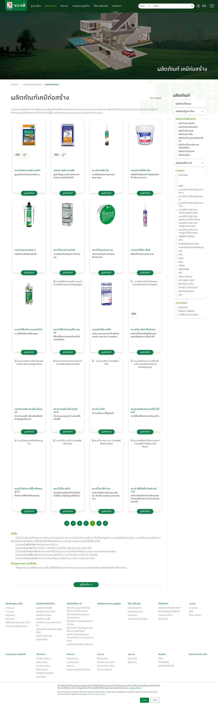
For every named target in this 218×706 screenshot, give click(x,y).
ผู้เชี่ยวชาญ (132, 662)
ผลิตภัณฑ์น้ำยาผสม (187, 151)
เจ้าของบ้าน (132, 658)
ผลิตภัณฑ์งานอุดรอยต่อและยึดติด (191, 140)
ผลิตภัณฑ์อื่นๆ (184, 155)
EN (204, 6)
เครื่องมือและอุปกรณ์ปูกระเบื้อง (17, 622)
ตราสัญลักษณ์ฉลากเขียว (189, 243)
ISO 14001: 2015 (187, 280)
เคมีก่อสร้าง (51, 6)
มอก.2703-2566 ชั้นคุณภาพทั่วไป (191, 205)
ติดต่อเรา (117, 6)
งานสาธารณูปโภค (80, 6)
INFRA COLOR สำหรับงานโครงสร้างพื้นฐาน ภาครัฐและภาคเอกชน (80, 637)
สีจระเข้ (64, 6)
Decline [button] (155, 700)
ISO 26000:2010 (186, 291)
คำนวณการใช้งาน (165, 615)
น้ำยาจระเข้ (9, 619)
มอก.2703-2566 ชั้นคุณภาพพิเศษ (191, 191)
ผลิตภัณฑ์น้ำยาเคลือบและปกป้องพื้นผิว (189, 146)
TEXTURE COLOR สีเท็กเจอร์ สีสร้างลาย (79, 623)
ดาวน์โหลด (193, 608)
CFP (180, 251)
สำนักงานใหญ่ (41, 669)
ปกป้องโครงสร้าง (135, 608)
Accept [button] (144, 700)
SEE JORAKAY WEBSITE (169, 611)
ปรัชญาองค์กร (41, 662)
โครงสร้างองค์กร (43, 666)
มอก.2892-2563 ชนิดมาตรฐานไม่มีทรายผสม (188, 231)
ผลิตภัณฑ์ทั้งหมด (183, 104)
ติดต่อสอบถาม (72, 658)
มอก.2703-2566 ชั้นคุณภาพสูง (191, 198)
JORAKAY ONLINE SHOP (169, 608)
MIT (180, 273)
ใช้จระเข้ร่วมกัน (101, 6)
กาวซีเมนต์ (9, 608)
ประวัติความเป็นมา (43, 658)
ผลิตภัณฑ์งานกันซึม (187, 123)
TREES (182, 265)
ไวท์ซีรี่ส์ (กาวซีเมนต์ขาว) (188, 314)
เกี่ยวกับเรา (41, 654)
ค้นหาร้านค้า (163, 619)
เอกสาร (192, 603)
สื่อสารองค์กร (102, 658)
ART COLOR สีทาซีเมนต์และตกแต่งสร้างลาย (78, 616)
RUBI (160, 658)
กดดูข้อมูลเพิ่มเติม (135, 688)
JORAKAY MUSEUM (44, 673)
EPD (180, 240)
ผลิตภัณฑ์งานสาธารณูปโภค (109, 603)
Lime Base (183, 175)
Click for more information (97, 694)
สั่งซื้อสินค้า (163, 603)
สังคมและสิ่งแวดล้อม (105, 666)
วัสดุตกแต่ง (10, 615)
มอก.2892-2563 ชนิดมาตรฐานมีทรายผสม (188, 225)
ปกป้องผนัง (132, 615)
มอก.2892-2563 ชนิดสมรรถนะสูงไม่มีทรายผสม (189, 218)
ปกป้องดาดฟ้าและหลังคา (138, 619)
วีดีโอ (191, 611)
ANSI (181, 186)
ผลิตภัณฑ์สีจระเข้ (183, 163)
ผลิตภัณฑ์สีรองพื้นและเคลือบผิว (80, 644)
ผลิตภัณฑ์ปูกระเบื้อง (185, 111)
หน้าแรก (14, 84)
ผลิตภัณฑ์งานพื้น (186, 134)
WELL (181, 262)
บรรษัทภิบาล (41, 677)
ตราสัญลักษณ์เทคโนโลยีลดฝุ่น (191, 247)
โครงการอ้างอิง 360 (198, 654)
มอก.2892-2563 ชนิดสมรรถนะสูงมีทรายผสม (188, 211)
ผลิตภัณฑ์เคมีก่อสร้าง (185, 119)
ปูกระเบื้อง (36, 6)
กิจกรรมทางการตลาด (105, 662)
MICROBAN (184, 269)
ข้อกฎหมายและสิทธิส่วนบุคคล (78, 669)
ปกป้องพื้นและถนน (135, 611)
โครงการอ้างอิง (195, 615)
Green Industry (185, 276)
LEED (181, 258)
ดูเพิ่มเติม (85, 584)
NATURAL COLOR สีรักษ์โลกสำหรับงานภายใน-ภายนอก (78, 610)
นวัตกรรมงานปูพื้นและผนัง (16, 626)
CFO (180, 295)
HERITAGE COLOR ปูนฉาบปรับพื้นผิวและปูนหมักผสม (80, 630)
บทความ (131, 654)
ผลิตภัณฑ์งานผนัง (186, 130)
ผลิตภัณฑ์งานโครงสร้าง (188, 127)
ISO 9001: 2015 (186, 284)
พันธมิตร (162, 654)
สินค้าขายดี (183, 307)
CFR (180, 254)
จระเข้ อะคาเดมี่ (73, 662)
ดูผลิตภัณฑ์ (29, 193)
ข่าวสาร (100, 654)
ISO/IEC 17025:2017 (188, 287)
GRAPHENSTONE (166, 666)
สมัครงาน (70, 666)
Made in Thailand (186, 311)
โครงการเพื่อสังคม (104, 669)
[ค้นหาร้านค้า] (198, 6)
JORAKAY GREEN (186, 236)
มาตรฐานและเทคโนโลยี (15, 654)
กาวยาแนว (9, 611)
